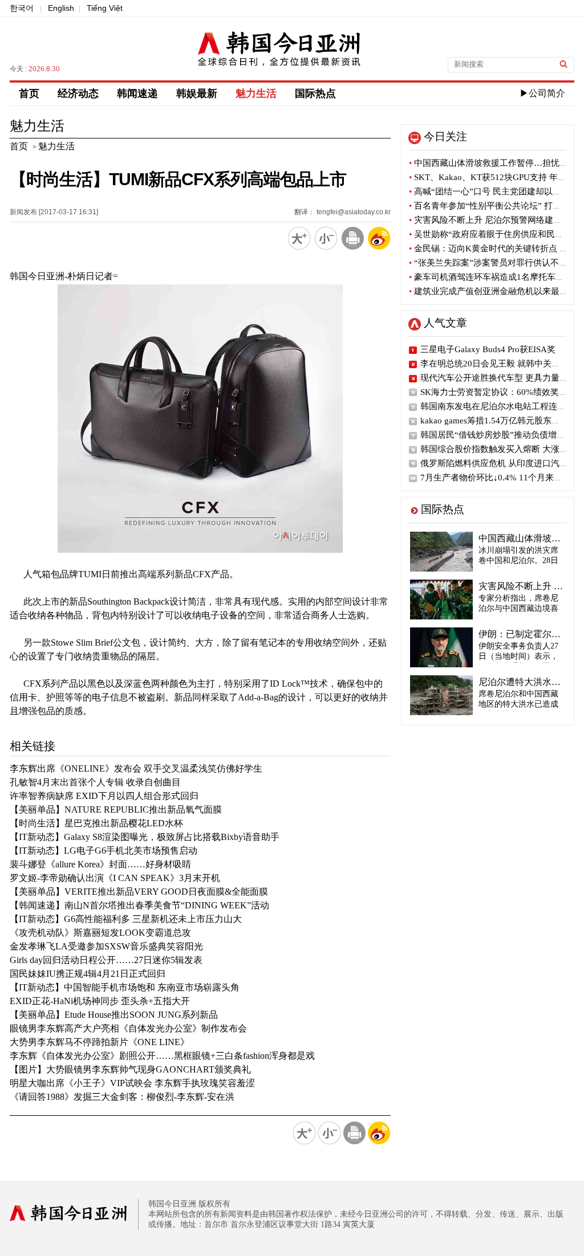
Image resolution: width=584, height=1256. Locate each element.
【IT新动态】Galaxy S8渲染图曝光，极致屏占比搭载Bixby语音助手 (144, 837)
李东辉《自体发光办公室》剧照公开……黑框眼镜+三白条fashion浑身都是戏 (162, 1056)
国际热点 (315, 93)
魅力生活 (256, 93)
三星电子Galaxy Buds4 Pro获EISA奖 (487, 349)
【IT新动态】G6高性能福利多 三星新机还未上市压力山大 (126, 919)
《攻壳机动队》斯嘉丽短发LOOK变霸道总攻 (100, 932)
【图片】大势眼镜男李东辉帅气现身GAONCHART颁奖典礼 (130, 1069)
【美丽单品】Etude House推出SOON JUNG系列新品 (114, 1015)
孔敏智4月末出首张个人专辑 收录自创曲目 (95, 782)
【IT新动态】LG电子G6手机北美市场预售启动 (103, 850)
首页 (29, 93)
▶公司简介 (542, 93)
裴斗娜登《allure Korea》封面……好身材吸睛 (100, 864)
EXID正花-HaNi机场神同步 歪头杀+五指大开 (100, 1001)
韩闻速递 (137, 93)
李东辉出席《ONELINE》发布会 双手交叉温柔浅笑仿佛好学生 (136, 768)
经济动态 (78, 93)
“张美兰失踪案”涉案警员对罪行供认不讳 (488, 262)
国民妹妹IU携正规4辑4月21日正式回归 (87, 973)
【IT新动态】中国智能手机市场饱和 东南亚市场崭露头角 (125, 987)
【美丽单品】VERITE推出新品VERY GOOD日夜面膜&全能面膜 (139, 891)
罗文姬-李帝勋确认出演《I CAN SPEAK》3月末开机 (115, 878)
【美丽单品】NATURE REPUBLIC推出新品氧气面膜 (116, 809)
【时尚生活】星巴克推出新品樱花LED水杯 (96, 823)
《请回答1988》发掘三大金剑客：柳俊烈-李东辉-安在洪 (122, 1097)
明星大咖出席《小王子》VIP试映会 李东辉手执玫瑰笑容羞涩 (132, 1083)
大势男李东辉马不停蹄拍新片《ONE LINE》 (99, 1042)
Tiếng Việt (105, 8)
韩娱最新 (196, 93)
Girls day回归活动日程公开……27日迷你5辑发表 (106, 960)
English (61, 8)
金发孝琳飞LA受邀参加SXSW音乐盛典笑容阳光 (106, 946)
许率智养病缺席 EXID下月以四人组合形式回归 (104, 796)
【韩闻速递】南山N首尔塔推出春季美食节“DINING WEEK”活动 (139, 905)
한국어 (22, 8)
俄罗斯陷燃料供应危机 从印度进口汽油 (494, 463)
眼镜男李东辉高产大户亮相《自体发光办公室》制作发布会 (128, 1028)
